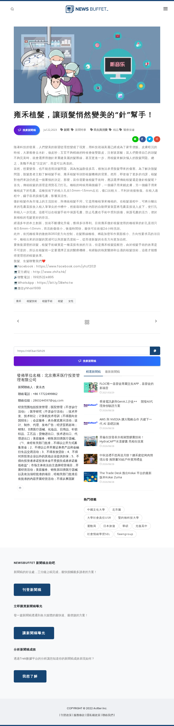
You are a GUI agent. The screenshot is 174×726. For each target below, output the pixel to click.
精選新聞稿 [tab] (93, 371)
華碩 (125, 526)
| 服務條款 (78, 715)
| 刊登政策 (65, 715)
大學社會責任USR (99, 518)
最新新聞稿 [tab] (112, 371)
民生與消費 (101, 130)
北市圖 (116, 509)
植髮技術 (32, 301)
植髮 (60, 301)
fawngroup (125, 534)
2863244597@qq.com (48, 400)
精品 (115, 130)
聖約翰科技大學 (128, 518)
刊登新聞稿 (32, 589)
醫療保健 (129, 130)
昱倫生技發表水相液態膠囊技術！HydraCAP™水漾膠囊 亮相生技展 (122, 439)
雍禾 (18, 301)
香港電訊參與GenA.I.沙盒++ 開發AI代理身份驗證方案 (126, 403)
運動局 (91, 526)
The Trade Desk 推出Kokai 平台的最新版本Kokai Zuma (126, 475)
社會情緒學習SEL (98, 534)
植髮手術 (47, 301)
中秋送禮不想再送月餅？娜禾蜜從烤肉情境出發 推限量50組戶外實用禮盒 (126, 457)
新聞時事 (80, 130)
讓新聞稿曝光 (33, 633)
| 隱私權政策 (93, 715)
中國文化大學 (96, 509)
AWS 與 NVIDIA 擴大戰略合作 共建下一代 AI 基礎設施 (126, 421)
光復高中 (141, 526)
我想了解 (30, 676)
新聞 (67, 130)
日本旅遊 (109, 526)
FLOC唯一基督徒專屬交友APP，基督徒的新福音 (127, 386)
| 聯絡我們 (107, 715)
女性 (70, 301)
